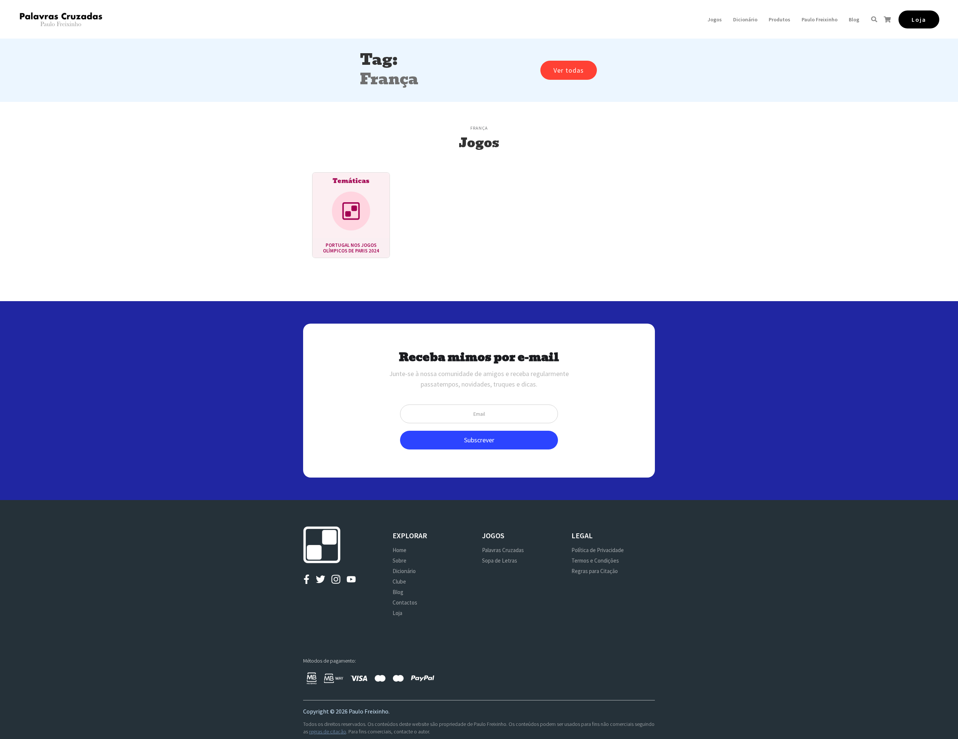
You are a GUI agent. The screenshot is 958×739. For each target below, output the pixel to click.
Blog (854, 19)
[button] (714, 19)
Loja (397, 613)
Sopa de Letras (499, 560)
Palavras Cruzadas (503, 550)
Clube (399, 581)
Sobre (399, 560)
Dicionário (745, 19)
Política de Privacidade (597, 550)
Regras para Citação (594, 571)
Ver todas (568, 70)
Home (399, 550)
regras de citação (327, 731)
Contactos (405, 602)
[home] (61, 19)
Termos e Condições (595, 560)
